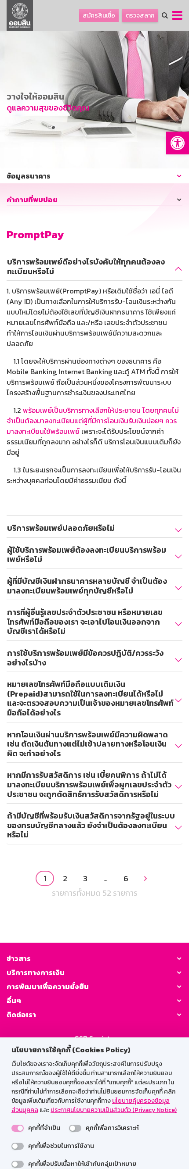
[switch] (17, 1128)
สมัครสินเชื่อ (99, 15)
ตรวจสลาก (140, 15)
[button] (177, 143)
